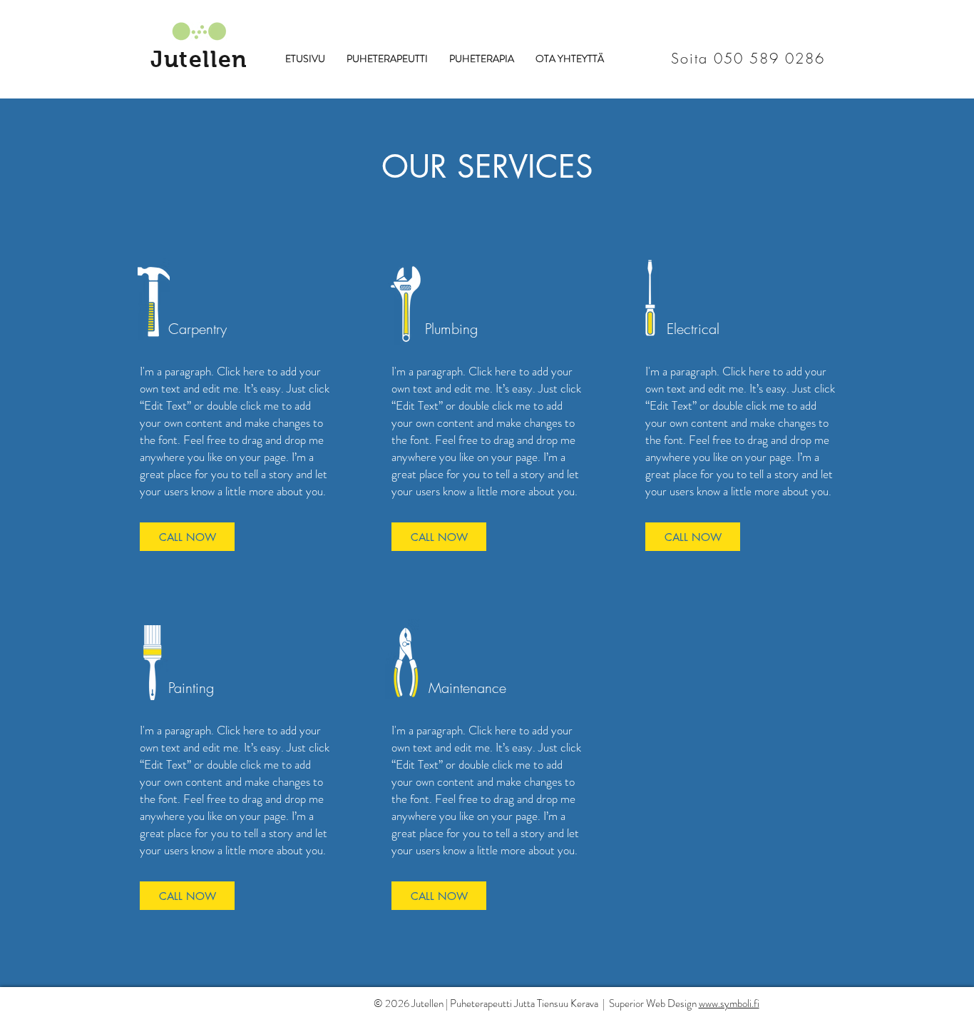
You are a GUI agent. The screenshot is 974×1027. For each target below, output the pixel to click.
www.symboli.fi (729, 1003)
